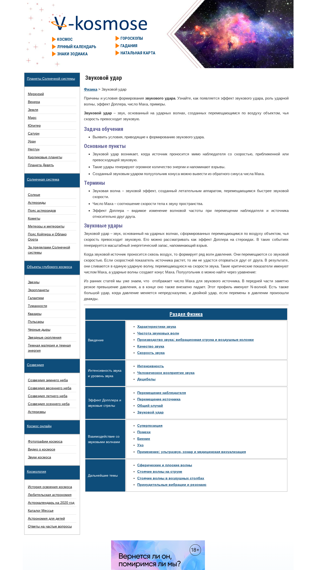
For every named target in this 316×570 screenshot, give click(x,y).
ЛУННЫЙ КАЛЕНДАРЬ (76, 46)
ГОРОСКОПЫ (131, 38)
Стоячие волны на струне (159, 471)
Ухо (140, 445)
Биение (143, 439)
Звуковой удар (150, 412)
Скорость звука (151, 353)
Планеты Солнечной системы (51, 79)
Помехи (144, 432)
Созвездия (35, 365)
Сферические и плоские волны (164, 465)
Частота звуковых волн (158, 333)
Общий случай (150, 405)
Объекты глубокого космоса (49, 267)
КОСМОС (65, 39)
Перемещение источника (158, 399)
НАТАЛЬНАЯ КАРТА (137, 52)
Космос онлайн (39, 426)
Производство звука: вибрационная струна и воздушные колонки (195, 340)
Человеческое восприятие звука (166, 373)
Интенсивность (150, 366)
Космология (36, 471)
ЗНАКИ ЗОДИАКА (72, 53)
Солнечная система (43, 179)
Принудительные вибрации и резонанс (171, 485)
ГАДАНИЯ (128, 45)
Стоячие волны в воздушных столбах (170, 478)
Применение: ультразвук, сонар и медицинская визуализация (191, 452)
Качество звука (150, 346)
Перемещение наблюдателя (161, 393)
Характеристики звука (156, 326)
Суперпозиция (149, 426)
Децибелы (146, 379)
